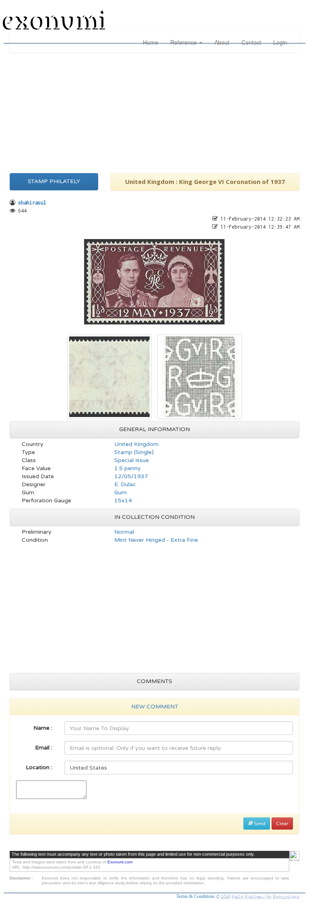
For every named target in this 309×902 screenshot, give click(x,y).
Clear (282, 823)
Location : (39, 767)
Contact (251, 42)
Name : (42, 727)
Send (259, 823)
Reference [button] (184, 42)
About (221, 42)
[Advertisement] (154, 110)
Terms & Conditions (196, 896)
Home (150, 42)
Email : (43, 747)
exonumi (55, 21)
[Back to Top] (294, 856)
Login (280, 42)
